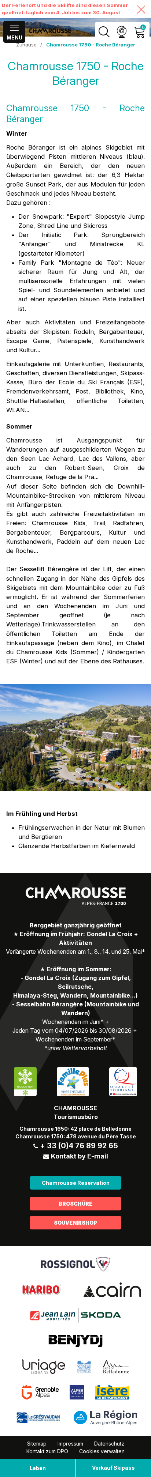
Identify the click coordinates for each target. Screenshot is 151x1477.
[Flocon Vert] (25, 1081)
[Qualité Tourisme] (123, 1081)
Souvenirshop (75, 1223)
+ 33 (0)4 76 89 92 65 (79, 1145)
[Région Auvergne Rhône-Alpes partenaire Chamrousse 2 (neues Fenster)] (105, 1417)
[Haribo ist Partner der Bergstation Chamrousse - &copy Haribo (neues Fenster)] (41, 1289)
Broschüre (75, 1204)
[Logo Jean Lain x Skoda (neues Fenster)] (75, 1314)
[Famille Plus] (73, 1081)
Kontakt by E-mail (79, 1156)
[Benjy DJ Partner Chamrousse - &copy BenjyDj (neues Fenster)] (75, 1340)
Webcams (121, 32)
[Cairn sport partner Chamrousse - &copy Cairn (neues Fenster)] (112, 1289)
